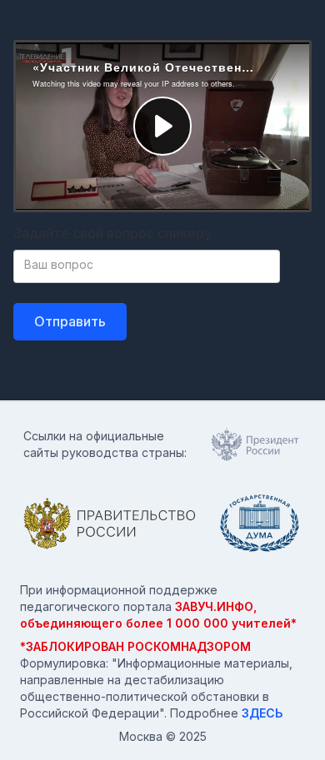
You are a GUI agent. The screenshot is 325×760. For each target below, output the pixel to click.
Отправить (70, 321)
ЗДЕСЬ (262, 713)
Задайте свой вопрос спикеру (112, 233)
